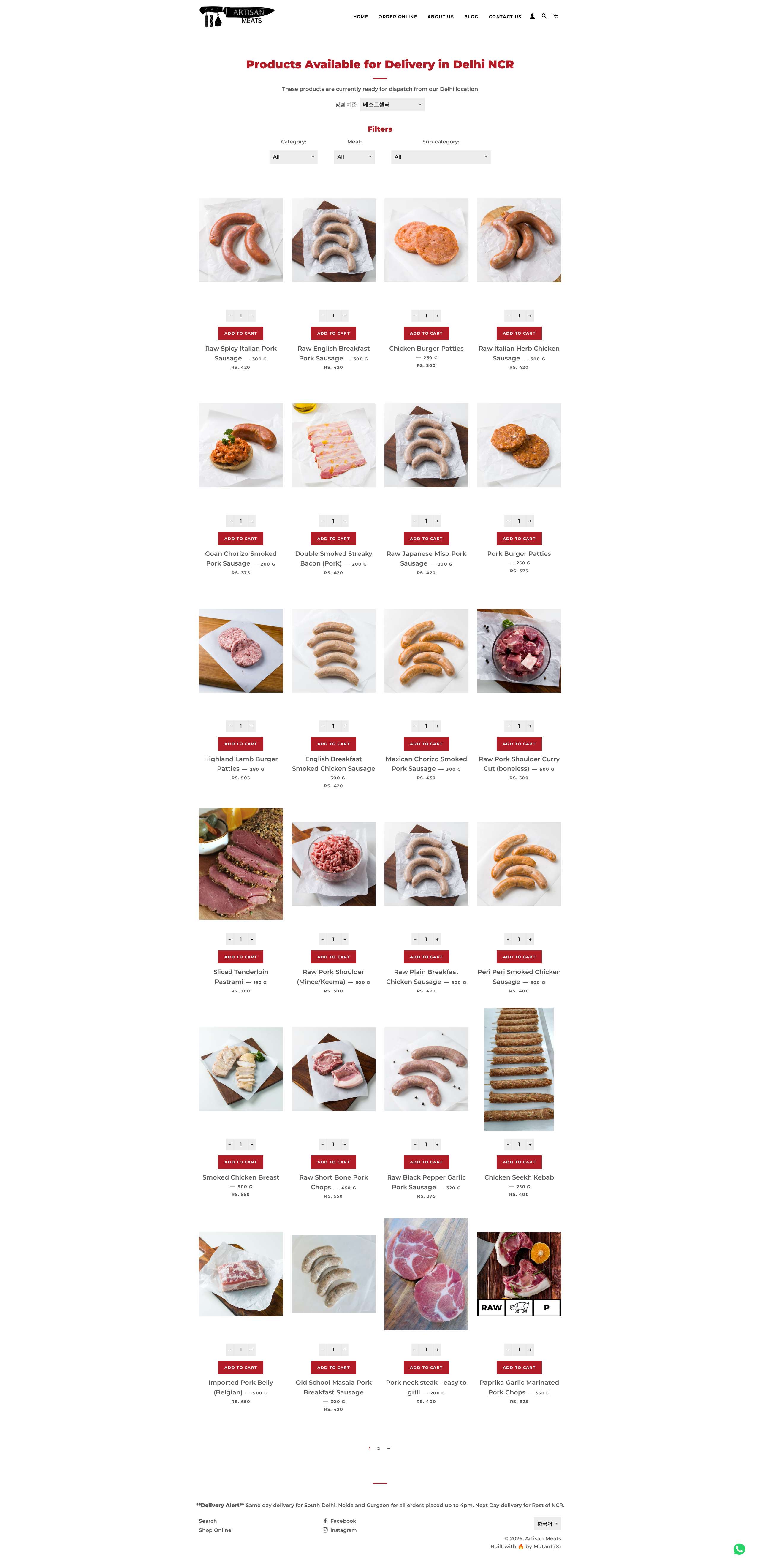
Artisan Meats (543, 1538)
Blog (471, 16)
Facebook (342, 1521)
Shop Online (215, 1530)
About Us (441, 16)
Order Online (398, 16)
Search (208, 1521)
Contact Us (505, 16)
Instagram (343, 1530)
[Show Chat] (741, 1549)
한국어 (544, 1524)
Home (360, 16)
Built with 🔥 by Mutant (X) (525, 1546)
